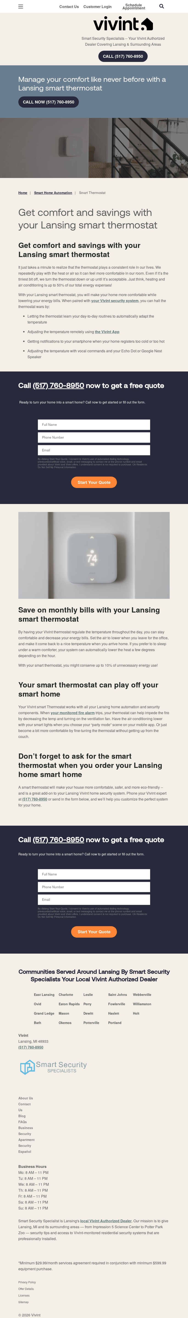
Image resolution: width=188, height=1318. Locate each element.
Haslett (113, 1013)
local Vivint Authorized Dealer (106, 1220)
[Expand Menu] (81, 32)
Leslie (88, 994)
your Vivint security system (114, 300)
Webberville (142, 994)
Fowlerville (116, 1004)
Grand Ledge (44, 1013)
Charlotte (66, 994)
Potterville (91, 1022)
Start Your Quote (94, 482)
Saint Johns (117, 994)
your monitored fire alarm (73, 712)
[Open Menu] (20, 6)
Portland (115, 1022)
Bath (37, 1022)
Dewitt (88, 1013)
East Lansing (44, 994)
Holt (136, 1013)
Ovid (37, 1004)
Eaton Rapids (69, 1004)
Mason (64, 1013)
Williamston (142, 1004)
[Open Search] (161, 6)
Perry (87, 1004)
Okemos (65, 1022)
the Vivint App (107, 331)
